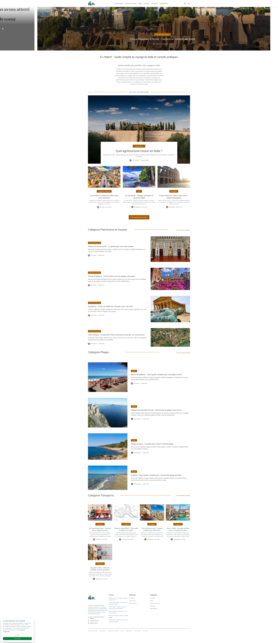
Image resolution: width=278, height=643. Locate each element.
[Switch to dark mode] (188, 3)
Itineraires (173, 191)
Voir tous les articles (183, 230)
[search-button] (185, 3)
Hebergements (164, 3)
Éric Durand (132, 598)
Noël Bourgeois (133, 603)
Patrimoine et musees (130, 3)
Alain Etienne (132, 600)
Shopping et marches (104, 191)
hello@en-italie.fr (94, 623)
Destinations (154, 3)
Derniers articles (119, 3)
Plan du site (145, 630)
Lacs (139, 191)
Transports (146, 3)
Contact (122, 630)
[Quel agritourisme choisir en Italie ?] (139, 129)
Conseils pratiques (139, 34)
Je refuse (17, 635)
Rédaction (132, 595)
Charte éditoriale (137, 630)
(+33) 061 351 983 (94, 620)
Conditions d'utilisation (93, 630)
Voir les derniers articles (139, 217)
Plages (140, 3)
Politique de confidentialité (113, 630)
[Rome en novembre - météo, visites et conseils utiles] (139, 28)
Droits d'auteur (102, 630)
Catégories (153, 595)
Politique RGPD (129, 630)
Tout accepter (17, 638)
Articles (111, 595)
